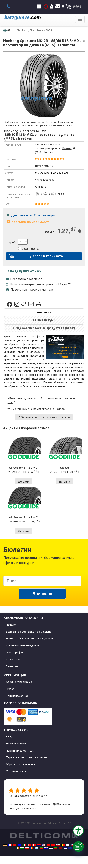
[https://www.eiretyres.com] (17, 848)
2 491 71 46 (11, 6)
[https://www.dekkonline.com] (29, 845)
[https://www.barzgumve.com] (41, 848)
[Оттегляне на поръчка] (46, 6)
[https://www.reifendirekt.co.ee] (51, 848)
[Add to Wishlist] (24, 304)
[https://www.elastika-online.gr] (36, 848)
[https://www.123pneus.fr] (10, 845)
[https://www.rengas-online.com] (67, 845)
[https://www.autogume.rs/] (65, 848)
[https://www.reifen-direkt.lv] (60, 848)
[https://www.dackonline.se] (19, 845)
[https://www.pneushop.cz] (72, 845)
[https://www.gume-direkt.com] (58, 845)
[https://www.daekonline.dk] (34, 845)
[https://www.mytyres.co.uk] (43, 845)
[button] (78, 830)
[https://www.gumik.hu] (22, 848)
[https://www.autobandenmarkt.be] (63, 845)
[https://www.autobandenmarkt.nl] (39, 845)
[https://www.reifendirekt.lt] (55, 848)
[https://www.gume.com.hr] (46, 848)
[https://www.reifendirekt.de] (5, 845)
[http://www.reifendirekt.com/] (70, 848)
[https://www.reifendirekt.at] (53, 845)
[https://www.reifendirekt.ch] (14, 845)
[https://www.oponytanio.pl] (27, 848)
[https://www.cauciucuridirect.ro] (31, 848)
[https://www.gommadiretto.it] (24, 845)
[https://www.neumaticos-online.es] (48, 845)
